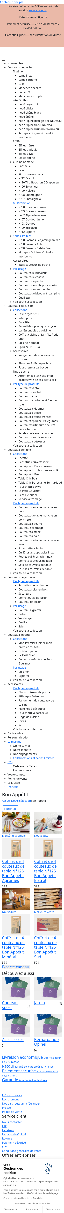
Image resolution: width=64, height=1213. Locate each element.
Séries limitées (22, 236)
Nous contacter (12, 1122)
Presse (6, 1108)
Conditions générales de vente (21, 1151)
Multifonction (22, 203)
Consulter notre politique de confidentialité (23, 1198)
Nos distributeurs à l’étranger (21, 1103)
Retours (7, 1138)
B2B (10, 762)
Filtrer (10, 809)
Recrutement (10, 1099)
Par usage (19, 269)
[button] (59, 48)
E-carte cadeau (15, 967)
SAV (4, 1147)
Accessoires (13, 1039)
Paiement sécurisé (14, 1142)
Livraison (8, 1130)
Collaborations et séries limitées (33, 758)
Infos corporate (12, 1095)
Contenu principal (11, 2)
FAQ (4, 1126)
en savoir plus (38, 10)
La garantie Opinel (14, 1134)
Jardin (39, 1002)
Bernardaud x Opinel (46, 1042)
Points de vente (12, 1112)
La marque (14, 741)
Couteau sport (10, 1005)
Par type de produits (26, 384)
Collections (20, 310)
